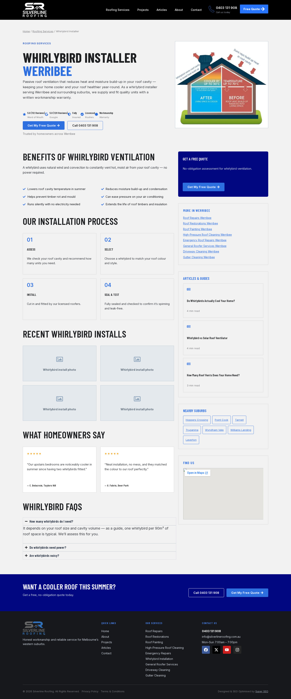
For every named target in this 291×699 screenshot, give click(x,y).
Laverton (191, 439)
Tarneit (239, 419)
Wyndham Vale (214, 429)
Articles (162, 9)
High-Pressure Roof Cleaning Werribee (207, 234)
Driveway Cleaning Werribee (201, 251)
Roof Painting (154, 642)
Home (26, 31)
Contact (196, 9)
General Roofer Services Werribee (204, 246)
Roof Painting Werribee (197, 229)
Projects (143, 9)
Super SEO (261, 691)
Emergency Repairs (158, 653)
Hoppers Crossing (197, 419)
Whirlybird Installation (159, 658)
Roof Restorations (157, 636)
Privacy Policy (90, 691)
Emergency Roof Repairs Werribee (204, 240)
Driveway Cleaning (158, 670)
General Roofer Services (162, 664)
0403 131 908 (226, 8)
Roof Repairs (154, 631)
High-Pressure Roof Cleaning (165, 647)
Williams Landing (240, 429)
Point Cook (221, 419)
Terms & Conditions (113, 691)
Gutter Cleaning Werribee (199, 257)
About (179, 9)
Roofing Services (117, 9)
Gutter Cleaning (156, 675)
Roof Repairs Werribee (197, 217)
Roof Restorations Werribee (200, 223)
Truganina (192, 429)
